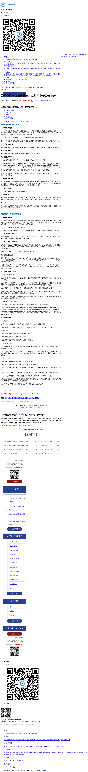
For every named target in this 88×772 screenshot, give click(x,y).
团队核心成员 (33, 59)
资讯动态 (7, 79)
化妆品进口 (20, 74)
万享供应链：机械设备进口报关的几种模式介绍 (48, 445)
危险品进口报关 (14, 575)
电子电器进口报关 (14, 558)
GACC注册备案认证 (54, 63)
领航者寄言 (19, 59)
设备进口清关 (13, 546)
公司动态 (18, 79)
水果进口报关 (13, 563)
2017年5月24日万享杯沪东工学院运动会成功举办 (48, 453)
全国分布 (7, 83)
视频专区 (24, 79)
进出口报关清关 (9, 664)
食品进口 (7, 74)
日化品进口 (60, 752)
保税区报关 (47, 76)
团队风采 (26, 59)
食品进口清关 (13, 541)
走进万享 (7, 57)
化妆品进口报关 (14, 550)
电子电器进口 (47, 74)
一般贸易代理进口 (29, 68)
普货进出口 (13, 554)
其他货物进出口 (38, 74)
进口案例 (7, 72)
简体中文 (74, 18)
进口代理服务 (8, 67)
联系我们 (7, 81)
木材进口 (41, 76)
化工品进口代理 (9, 65)
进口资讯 (7, 77)
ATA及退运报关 (33, 76)
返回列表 (3, 89)
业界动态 (12, 79)
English (81, 18)
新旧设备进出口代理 (30, 63)
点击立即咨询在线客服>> (25, 425)
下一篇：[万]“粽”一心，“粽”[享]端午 (31, 407)
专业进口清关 (19, 68)
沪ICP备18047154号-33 (40, 770)
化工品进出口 (28, 74)
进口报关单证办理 (58, 746)
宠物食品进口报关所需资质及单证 (48, 449)
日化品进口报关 (14, 567)
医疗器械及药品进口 (15, 76)
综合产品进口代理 (42, 63)
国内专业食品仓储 (9, 68)
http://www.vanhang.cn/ (40, 100)
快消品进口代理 (19, 63)
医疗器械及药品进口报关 (16, 571)
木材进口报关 (13, 584)
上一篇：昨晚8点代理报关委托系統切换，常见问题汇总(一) (31, 405)
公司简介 (7, 59)
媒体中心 (7, 87)
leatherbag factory (5, 770)
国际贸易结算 (48, 68)
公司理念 (12, 59)
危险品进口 (24, 76)
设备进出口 (13, 74)
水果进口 (54, 74)
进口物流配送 (39, 68)
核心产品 (7, 61)
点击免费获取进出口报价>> (24, 121)
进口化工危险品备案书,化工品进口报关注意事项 (48, 441)
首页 (5, 56)
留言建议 (12, 83)
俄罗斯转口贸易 (9, 63)
